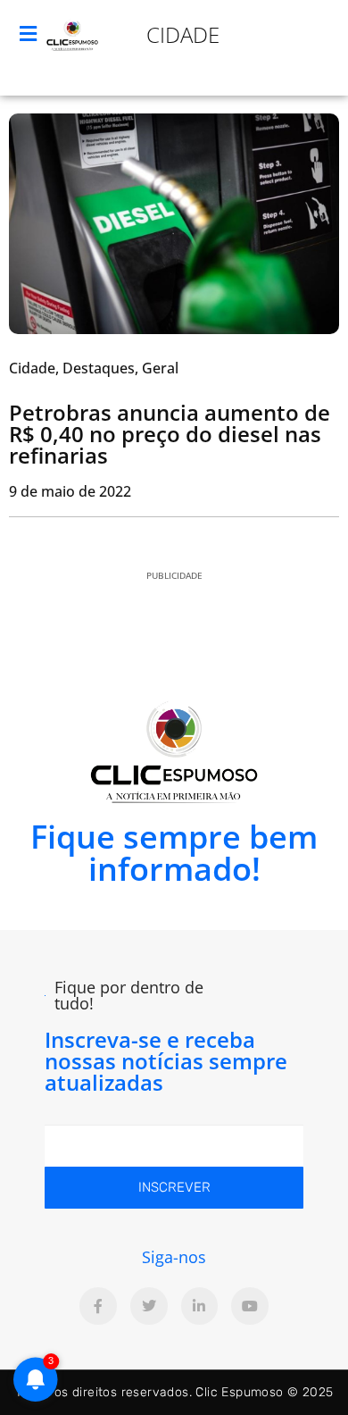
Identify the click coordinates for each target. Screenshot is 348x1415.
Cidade (183, 34)
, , (93, 368)
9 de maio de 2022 (70, 491)
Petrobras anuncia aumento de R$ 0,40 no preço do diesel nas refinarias (169, 434)
